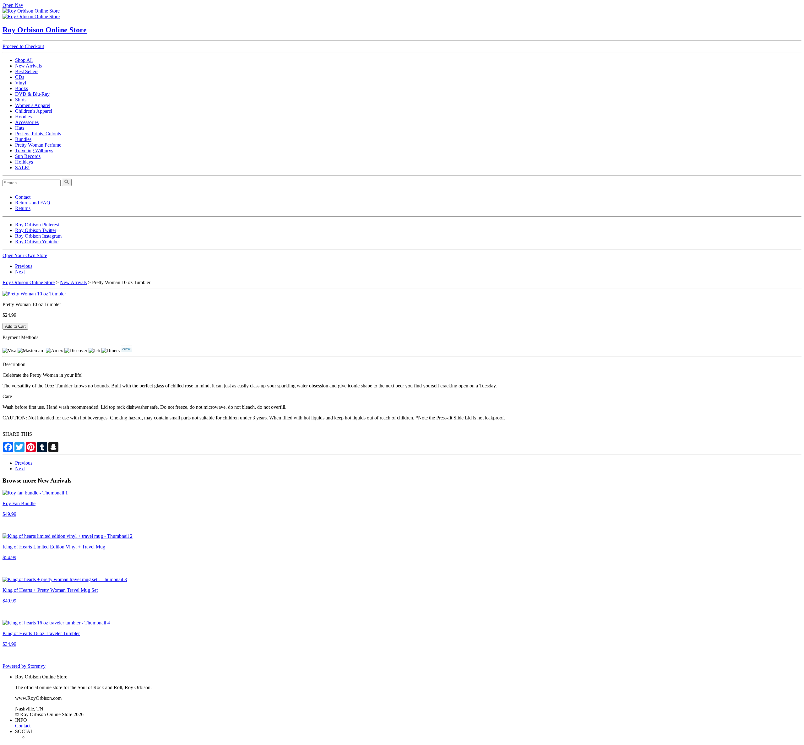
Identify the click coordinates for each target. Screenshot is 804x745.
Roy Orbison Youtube (36, 241)
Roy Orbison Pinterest (37, 224)
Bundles (23, 139)
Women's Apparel (32, 105)
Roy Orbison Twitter (35, 230)
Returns (22, 208)
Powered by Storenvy (24, 666)
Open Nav (13, 5)
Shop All (24, 60)
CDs (19, 77)
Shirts (20, 99)
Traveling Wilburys (34, 150)
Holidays (24, 162)
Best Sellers (26, 71)
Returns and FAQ (32, 202)
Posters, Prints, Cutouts (38, 133)
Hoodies (23, 116)
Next (20, 271)
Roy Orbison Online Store (45, 30)
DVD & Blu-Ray (32, 94)
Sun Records (28, 156)
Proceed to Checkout (23, 46)
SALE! (22, 167)
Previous (23, 266)
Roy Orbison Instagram (38, 236)
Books (21, 88)
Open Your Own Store (25, 255)
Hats (19, 128)
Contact (22, 197)
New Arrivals (28, 65)
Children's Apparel (33, 111)
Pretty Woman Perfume (38, 145)
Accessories (27, 122)
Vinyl (20, 82)
